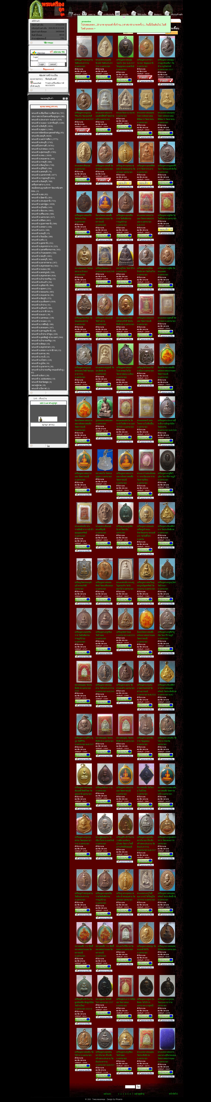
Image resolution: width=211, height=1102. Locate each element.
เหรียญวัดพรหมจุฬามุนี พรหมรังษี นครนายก (83, 585)
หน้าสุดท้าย (139, 1094)
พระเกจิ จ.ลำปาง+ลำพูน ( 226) (45, 334)
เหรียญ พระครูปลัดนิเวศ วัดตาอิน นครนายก (124, 529)
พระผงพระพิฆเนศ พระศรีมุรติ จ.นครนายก (103, 529)
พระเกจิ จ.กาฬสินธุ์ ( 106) (42, 324)
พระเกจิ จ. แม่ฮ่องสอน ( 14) (43, 379)
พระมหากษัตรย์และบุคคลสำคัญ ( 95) (48, 132)
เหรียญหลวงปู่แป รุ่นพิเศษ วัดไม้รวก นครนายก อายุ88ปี (145, 1002)
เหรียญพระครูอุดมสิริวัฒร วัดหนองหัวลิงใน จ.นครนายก (167, 168)
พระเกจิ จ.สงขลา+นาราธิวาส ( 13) (46, 350)
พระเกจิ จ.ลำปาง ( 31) (41, 305)
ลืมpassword (48, 69)
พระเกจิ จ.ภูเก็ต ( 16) (40, 363)
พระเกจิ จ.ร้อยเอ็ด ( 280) (42, 236)
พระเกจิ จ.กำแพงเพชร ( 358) (44, 253)
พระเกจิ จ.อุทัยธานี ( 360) (42, 285)
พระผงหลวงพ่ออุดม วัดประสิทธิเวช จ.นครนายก (145, 1055)
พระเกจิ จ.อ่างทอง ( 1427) (43, 149)
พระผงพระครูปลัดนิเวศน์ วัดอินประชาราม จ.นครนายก (104, 63)
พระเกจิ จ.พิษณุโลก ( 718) (43, 165)
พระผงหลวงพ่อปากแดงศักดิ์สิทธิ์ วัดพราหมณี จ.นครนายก (105, 116)
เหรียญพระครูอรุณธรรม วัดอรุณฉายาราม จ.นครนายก (83, 840)
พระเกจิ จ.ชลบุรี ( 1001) (42, 256)
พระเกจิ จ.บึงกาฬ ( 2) (41, 388)
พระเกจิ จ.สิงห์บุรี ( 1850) (42, 126)
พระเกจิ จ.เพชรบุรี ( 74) (42, 171)
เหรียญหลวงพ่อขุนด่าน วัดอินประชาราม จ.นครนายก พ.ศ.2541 (105, 688)
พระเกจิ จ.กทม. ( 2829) (41, 155)
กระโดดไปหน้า (116, 1086)
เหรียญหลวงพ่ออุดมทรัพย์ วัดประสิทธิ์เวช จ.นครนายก (167, 896)
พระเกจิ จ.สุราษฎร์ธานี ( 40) (44, 331)
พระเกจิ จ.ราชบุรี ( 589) (42, 162)
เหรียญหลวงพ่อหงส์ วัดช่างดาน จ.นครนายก (104, 321)
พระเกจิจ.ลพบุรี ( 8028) (41, 136)
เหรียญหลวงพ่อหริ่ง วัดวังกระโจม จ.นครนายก (83, 218)
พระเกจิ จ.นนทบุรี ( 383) (42, 259)
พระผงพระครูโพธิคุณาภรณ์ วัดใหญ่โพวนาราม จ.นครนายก (146, 896)
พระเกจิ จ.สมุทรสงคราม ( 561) (45, 266)
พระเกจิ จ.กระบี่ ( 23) (40, 357)
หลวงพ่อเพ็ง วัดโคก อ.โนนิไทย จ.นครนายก (145, 790)
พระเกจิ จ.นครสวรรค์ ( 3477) (44, 175)
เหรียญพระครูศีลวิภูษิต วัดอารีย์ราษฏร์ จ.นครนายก (166, 476)
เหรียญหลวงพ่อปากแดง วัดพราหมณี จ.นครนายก (145, 321)
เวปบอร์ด (125, 14)
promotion (86, 21)
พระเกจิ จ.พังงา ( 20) (40, 375)
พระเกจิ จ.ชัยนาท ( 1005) (42, 210)
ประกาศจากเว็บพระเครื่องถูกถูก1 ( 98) (48, 116)
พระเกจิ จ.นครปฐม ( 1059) (43, 204)
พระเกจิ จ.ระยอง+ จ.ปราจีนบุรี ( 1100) (48, 123)
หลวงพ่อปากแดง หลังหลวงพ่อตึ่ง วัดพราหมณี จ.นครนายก (167, 790)
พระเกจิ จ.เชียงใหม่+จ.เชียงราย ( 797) (48, 113)
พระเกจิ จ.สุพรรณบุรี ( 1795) (44, 152)
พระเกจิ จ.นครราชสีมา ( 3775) (45, 139)
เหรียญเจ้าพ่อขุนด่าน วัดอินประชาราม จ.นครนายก (84, 63)
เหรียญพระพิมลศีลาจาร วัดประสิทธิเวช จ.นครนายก (166, 529)
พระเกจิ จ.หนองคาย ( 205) (43, 158)
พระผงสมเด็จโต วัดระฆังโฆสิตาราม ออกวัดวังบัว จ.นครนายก (125, 423)
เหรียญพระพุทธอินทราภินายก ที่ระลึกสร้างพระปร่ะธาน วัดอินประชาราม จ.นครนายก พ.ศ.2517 (105, 1058)
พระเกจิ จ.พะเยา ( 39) (41, 314)
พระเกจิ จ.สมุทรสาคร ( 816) (44, 275)
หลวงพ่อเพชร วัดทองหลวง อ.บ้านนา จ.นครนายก (84, 271)
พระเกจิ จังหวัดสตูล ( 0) (42, 382)
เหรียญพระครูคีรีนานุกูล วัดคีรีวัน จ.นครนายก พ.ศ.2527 (84, 741)
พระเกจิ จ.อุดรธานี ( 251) (42, 243)
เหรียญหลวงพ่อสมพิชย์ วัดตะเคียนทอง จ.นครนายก (104, 585)
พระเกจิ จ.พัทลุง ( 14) (41, 344)
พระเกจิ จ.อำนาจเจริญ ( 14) (43, 340)
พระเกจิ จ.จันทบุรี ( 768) (42, 181)
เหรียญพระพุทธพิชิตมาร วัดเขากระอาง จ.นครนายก (146, 168)
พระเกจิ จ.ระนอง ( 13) (41, 321)
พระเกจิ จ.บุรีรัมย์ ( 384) (42, 168)
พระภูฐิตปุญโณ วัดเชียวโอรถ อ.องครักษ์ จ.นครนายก (105, 840)
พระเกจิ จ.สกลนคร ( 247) (42, 327)
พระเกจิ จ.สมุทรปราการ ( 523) (45, 246)
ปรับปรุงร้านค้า (177, 14)
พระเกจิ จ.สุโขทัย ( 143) (42, 207)
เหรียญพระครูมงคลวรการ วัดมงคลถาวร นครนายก (167, 840)
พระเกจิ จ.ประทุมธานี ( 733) (44, 201)
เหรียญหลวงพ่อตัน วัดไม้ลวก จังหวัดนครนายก (167, 741)
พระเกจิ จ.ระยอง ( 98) (41, 269)
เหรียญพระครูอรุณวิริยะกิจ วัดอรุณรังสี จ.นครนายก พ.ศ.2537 (84, 116)
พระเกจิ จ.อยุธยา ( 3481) (42, 129)
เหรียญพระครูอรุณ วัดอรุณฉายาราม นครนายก (166, 1002)
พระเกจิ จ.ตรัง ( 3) (39, 240)
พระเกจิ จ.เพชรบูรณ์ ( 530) (43, 272)
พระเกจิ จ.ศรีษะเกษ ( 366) (43, 214)
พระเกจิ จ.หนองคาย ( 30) (42, 295)
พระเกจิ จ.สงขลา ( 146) (42, 227)
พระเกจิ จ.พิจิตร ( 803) (41, 220)
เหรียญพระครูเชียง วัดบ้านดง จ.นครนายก (104, 635)
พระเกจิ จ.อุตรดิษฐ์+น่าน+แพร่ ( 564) (47, 337)
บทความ (91, 14)
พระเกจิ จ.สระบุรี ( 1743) (42, 142)
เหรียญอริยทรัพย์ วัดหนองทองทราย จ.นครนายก (83, 321)
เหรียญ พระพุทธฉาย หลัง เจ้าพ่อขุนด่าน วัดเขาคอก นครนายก (125, 168)
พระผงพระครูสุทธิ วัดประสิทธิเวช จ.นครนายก (105, 370)
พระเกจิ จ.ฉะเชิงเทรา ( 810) (43, 301)
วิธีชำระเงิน (141, 14)
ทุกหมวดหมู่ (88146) (49, 106)
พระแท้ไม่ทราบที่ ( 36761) (43, 145)
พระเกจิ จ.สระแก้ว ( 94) (42, 282)
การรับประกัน (108, 14)
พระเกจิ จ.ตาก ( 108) (40, 230)
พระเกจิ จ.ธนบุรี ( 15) (41, 233)
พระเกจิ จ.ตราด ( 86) (40, 353)
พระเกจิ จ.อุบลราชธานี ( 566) (44, 223)
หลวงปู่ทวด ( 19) (39, 385)
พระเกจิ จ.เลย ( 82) (40, 194)
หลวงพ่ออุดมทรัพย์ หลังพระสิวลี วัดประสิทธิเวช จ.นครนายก (125, 321)
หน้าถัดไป (173, 1094)
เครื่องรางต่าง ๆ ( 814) (41, 184)
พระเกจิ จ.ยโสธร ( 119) (42, 360)
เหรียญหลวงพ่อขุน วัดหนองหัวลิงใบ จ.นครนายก (146, 949)
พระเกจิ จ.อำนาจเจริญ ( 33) (43, 279)
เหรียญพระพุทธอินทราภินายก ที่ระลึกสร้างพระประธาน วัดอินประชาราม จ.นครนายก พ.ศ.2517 (146, 843)
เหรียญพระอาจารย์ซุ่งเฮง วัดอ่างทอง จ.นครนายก (125, 1002)
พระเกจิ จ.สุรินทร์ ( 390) (42, 308)
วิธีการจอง (48, 43)
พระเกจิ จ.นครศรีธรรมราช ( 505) (46, 249)
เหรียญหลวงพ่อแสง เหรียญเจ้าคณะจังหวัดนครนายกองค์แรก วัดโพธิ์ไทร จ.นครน (146, 532)
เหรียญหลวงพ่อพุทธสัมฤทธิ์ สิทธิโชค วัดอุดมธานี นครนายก (83, 790)
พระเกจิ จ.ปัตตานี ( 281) (42, 197)
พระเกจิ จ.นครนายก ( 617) (43, 217)
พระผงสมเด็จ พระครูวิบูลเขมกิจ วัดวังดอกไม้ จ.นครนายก (125, 585)
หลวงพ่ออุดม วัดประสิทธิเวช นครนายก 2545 (83, 688)
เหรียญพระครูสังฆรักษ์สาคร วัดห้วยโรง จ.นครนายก (146, 271)
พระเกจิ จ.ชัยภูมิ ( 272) (41, 298)
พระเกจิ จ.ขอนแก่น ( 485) (43, 292)
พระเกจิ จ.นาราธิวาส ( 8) (42, 311)
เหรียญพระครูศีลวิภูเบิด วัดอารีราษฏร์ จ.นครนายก (166, 635)
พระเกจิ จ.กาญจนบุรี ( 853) (43, 178)
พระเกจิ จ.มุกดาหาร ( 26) (42, 366)
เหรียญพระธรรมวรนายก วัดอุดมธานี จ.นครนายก (145, 63)
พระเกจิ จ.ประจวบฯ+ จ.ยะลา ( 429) (47, 119)
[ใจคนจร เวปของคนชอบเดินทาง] (47, 416)
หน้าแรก (77, 14)
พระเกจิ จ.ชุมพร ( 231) (41, 288)
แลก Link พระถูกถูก (48, 403)
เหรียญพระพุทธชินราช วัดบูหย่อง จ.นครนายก (145, 741)
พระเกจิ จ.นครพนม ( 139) (43, 318)
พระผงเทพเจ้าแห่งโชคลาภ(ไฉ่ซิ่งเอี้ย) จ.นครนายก (145, 423)
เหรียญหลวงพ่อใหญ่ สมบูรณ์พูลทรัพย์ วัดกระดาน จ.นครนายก (146, 585)
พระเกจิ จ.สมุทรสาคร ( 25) (43, 347)
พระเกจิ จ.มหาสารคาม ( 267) (44, 262)
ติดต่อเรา (158, 14)
